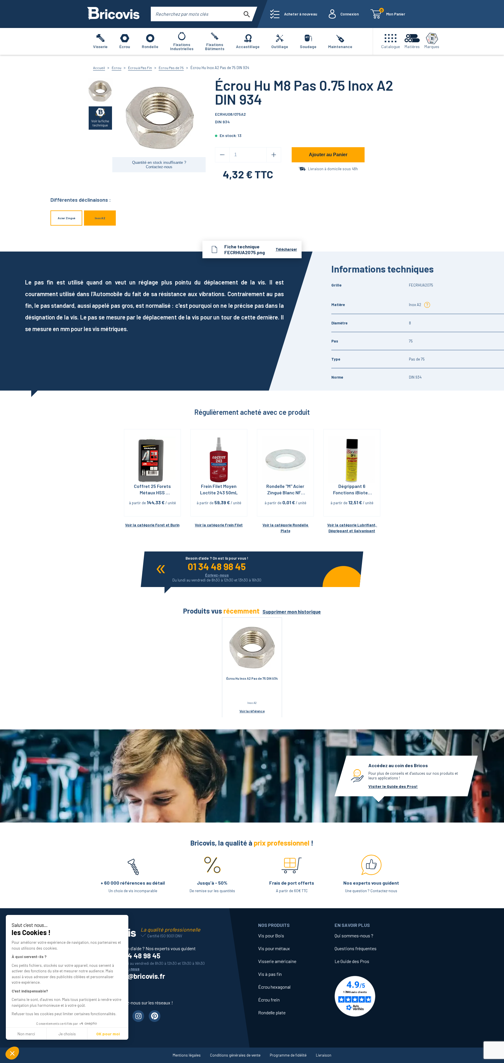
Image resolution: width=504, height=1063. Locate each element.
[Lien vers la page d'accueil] (113, 14)
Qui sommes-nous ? (354, 935)
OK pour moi (108, 1033)
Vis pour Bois (271, 935)
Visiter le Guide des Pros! (393, 786)
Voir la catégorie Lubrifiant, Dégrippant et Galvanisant (352, 528)
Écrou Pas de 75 (171, 68)
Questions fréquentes (356, 948)
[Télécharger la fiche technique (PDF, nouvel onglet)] (100, 118)
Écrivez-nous (217, 575)
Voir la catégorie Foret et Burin (152, 525)
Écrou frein (269, 999)
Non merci (26, 1033)
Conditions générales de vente (235, 1055)
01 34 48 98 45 (217, 566)
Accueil (99, 68)
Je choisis (67, 1033)
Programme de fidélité (288, 1055)
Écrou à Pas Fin (140, 68)
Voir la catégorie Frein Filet (219, 525)
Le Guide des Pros (352, 961)
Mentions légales (187, 1055)
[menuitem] (293, 14)
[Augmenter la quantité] (273, 154)
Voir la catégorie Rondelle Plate (285, 528)
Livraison (323, 1055)
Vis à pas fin (270, 974)
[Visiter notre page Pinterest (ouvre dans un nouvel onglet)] (154, 1016)
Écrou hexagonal (274, 987)
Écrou (116, 68)
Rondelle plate (272, 1012)
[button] (12, 1053)
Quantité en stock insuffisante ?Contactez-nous (159, 164)
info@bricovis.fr (140, 976)
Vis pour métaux (274, 948)
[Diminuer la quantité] (222, 154)
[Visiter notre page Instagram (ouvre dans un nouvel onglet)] (138, 1016)
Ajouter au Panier (328, 154)
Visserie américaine (277, 961)
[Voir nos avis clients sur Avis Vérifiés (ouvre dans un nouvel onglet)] (373, 996)
